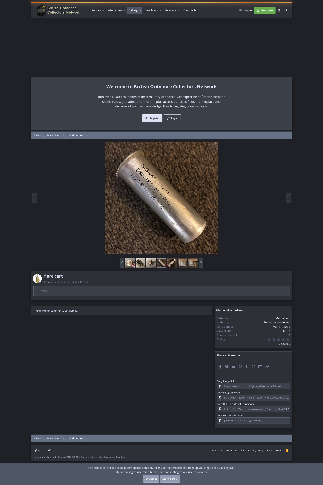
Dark (41, 450)
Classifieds (189, 10)
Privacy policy (255, 450)
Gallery (133, 10)
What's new (115, 10)
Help (269, 450)
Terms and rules (235, 450)
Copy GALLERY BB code (230, 415)
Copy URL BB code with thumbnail (235, 404)
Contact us (217, 450)
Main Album (283, 318)
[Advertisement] (161, 46)
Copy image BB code (228, 392)
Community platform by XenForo (63, 456)
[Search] (286, 10)
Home (279, 450)
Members (170, 10)
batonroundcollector (58, 282)
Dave (123, 456)
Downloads (151, 10)
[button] (104, 10)
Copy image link (226, 381)
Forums (96, 10)
